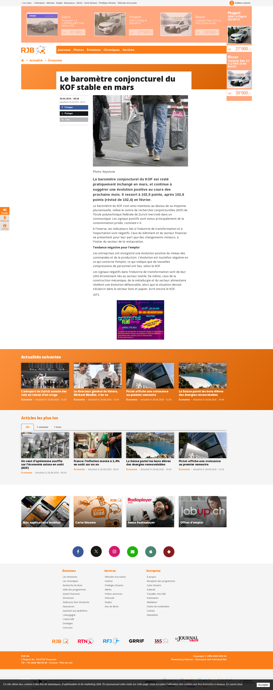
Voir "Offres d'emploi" (150, 511)
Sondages (68, 623)
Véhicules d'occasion (127, 3)
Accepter (263, 685)
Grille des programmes (74, 589)
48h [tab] (28, 426)
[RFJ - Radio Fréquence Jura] (110, 641)
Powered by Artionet (182, 659)
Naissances (69, 3)
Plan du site (66, 662)
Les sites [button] (27, 3)
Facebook (78, 551)
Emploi (59, 3)
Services (128, 50)
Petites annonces (113, 594)
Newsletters (132, 551)
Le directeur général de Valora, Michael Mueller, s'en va (96, 393)
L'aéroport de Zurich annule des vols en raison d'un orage (44, 393)
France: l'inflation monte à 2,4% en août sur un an (97, 462)
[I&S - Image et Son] (161, 641)
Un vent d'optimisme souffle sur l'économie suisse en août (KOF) (42, 464)
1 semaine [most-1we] (42, 426)
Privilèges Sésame (107, 3)
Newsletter (152, 615)
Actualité (36, 60)
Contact (151, 611)
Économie (55, 60)
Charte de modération (158, 606)
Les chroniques (70, 581)
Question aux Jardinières (75, 611)
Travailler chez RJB (156, 594)
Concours (68, 627)
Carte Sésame (90, 3)
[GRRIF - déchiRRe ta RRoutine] (136, 641)
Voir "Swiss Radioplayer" (98, 511)
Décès (79, 3)
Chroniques (112, 50)
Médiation (152, 602)
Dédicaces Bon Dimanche (76, 602)
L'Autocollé (68, 619)
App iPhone (150, 551)
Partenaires (152, 598)
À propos (151, 577)
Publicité (151, 589)
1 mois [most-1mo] (57, 426)
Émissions (94, 50)
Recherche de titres (72, 585)
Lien (67, 119)
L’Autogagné (69, 615)
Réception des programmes (161, 581)
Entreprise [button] (40, 3)
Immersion (68, 598)
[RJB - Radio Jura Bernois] (60, 641)
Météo (108, 589)
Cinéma (108, 581)
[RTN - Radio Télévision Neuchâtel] (85, 641)
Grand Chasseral (71, 594)
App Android (168, 551)
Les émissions (70, 577)
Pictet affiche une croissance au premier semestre (147, 393)
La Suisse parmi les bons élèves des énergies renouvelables (201, 393)
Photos (78, 50)
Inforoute (50, 3)
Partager (68, 107)
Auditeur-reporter (243, 3)
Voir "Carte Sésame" (45, 511)
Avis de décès (112, 606)
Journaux (64, 50)
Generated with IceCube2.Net (211, 659)
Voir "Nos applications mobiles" (203, 511)
